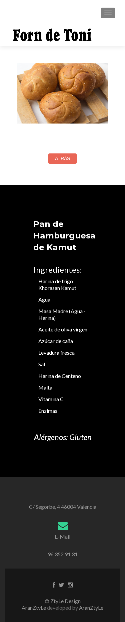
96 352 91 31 (63, 554)
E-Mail (62, 536)
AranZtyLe (91, 607)
